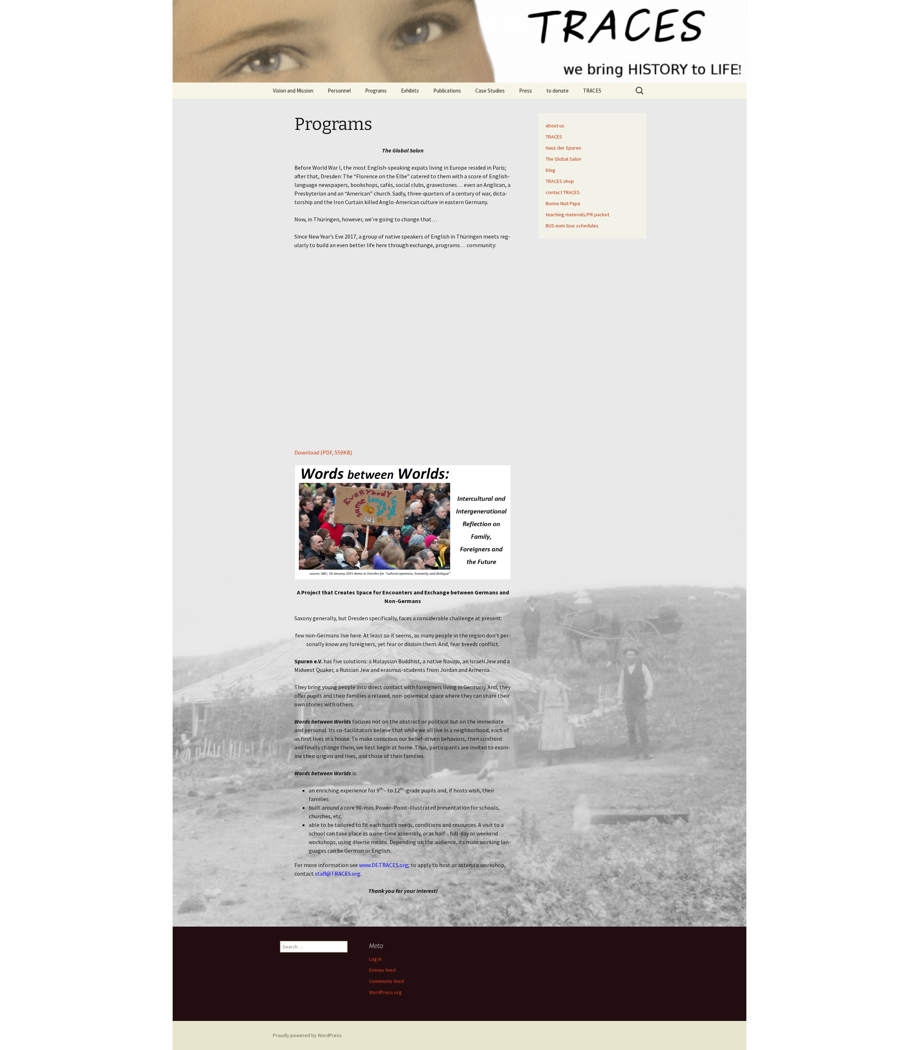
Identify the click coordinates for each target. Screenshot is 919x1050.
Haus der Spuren (563, 148)
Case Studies (490, 90)
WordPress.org (385, 992)
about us (555, 125)
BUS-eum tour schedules (572, 225)
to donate (557, 90)
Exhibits (410, 90)
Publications (447, 90)
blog (550, 170)
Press (525, 90)
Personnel (339, 90)
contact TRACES (563, 192)
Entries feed (382, 970)
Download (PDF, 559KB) (323, 452)
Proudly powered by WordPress (307, 1035)
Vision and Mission (293, 90)
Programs (376, 90)
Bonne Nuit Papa (563, 203)
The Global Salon (563, 159)
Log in (375, 959)
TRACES (592, 90)
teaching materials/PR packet (577, 214)
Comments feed (386, 981)
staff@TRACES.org (337, 873)
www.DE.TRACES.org (383, 864)
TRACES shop (560, 181)
